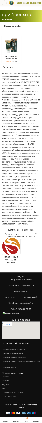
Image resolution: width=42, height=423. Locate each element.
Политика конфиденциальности (14, 357)
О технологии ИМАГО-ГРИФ (12, 392)
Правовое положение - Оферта (14, 353)
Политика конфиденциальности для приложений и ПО (21, 362)
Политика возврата (9, 367)
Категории (7, 19)
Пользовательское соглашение (13, 349)
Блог (3, 388)
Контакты (5, 381)
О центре (5, 377)
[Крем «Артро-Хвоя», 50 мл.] (11, 45)
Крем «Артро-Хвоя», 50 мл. (11, 57)
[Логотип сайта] (11, 2)
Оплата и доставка (9, 396)
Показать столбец (12, 26)
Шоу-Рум (5, 384)
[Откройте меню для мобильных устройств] (4, 3)
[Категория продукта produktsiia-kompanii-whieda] (11, 251)
